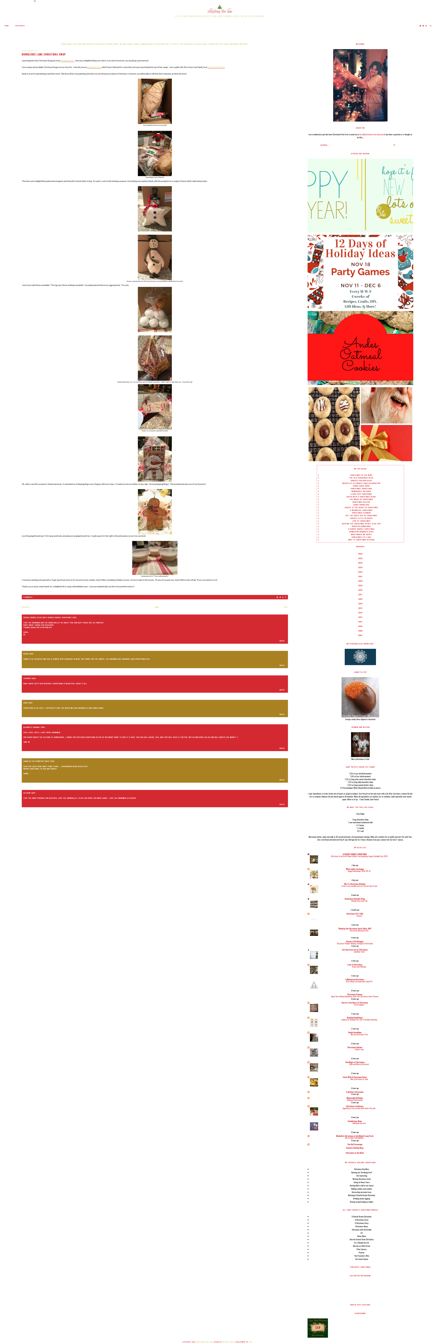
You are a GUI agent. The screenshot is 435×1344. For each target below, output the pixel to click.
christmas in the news (361, 475)
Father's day (359, 1049)
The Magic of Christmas (355, 1062)
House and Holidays (359, 966)
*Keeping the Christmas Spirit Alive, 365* (355, 928)
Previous (26, 607)
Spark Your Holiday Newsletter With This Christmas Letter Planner (355, 996)
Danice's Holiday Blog (354, 1147)
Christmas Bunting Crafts (359, 930)
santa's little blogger (361, 518)
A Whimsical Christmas (355, 979)
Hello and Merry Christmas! (359, 1064)
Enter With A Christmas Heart (355, 1077)
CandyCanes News (355, 1121)
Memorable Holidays (355, 1097)
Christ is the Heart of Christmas (355, 1002)
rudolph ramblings (361, 526)
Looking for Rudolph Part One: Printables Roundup (359, 1019)
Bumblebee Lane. (67, 60)
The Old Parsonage (354, 1144)
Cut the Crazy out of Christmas (355, 949)
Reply (282, 641)
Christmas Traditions (355, 1106)
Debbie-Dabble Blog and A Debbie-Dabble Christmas (47, 617)
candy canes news (361, 486)
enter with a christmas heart (361, 496)
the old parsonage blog (361, 478)
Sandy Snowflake (354, 1032)
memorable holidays (361, 491)
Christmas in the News (355, 1152)
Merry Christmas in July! (359, 1079)
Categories (20, 26)
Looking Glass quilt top (359, 900)
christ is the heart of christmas (361, 507)
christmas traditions (361, 488)
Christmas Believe (354, 1047)
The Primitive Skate (216, 67)
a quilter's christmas (361, 494)
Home (7, 26)
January (359, 915)
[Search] (394, 145)
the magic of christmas (361, 499)
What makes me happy (355, 869)
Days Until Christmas (318, 1335)
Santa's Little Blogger (355, 941)
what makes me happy (361, 534)
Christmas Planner (354, 994)
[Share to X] (280, 597)
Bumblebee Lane (94, 67)
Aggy (25, 703)
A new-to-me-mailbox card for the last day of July (359, 886)
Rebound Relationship (355, 1100)
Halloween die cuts (359, 1123)
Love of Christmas (354, 964)
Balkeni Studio (228, 1342)
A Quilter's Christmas (355, 1092)
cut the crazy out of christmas (361, 515)
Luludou (27, 678)
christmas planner (361, 513)
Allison (26, 793)
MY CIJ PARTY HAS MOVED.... (355, 1138)
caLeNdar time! (359, 951)
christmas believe (361, 502)
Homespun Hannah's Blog (355, 898)
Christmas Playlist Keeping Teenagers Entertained (355, 943)
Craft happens (359, 1004)
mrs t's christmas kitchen (361, 539)
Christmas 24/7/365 (361, 537)
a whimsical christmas (361, 510)
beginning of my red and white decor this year (359, 1108)
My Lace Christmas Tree (359, 1034)
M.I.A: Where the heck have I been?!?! (359, 981)
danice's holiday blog (361, 480)
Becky (26, 654)
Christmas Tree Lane (204, 1342)
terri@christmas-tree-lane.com (372, 134)
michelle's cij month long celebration (361, 483)
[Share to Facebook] (277, 597)
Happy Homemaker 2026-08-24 (359, 871)
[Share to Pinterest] (285, 597)
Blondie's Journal (31, 727)
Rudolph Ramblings (355, 1017)
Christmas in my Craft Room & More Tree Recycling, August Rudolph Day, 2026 (359, 856)
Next (286, 607)
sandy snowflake (361, 504)
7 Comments (27, 597)
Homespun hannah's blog (361, 531)
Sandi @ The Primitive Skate (36, 761)
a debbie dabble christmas (361, 529)
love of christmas (361, 521)
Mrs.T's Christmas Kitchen (354, 883)
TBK (250, 1342)
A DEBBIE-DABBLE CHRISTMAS (355, 854)
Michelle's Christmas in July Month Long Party (354, 1136)
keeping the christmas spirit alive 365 (361, 523)
